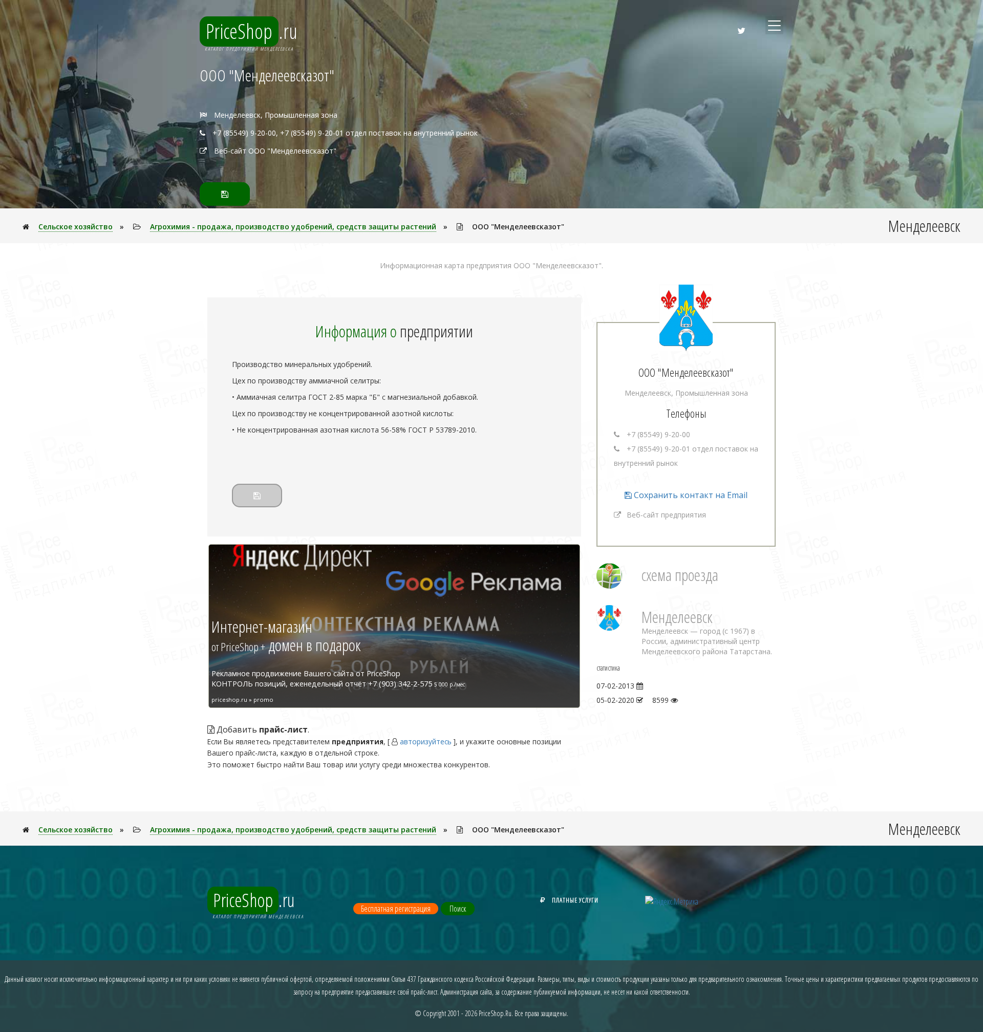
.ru (251, 31)
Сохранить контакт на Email (689, 495)
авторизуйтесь (426, 741)
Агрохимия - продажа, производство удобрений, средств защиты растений (293, 226)
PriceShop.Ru (495, 1013)
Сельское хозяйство (75, 226)
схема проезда (680, 575)
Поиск (458, 908)
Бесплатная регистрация (396, 908)
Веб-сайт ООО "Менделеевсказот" (275, 151)
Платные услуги (575, 900)
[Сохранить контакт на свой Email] (225, 194)
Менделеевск (677, 617)
